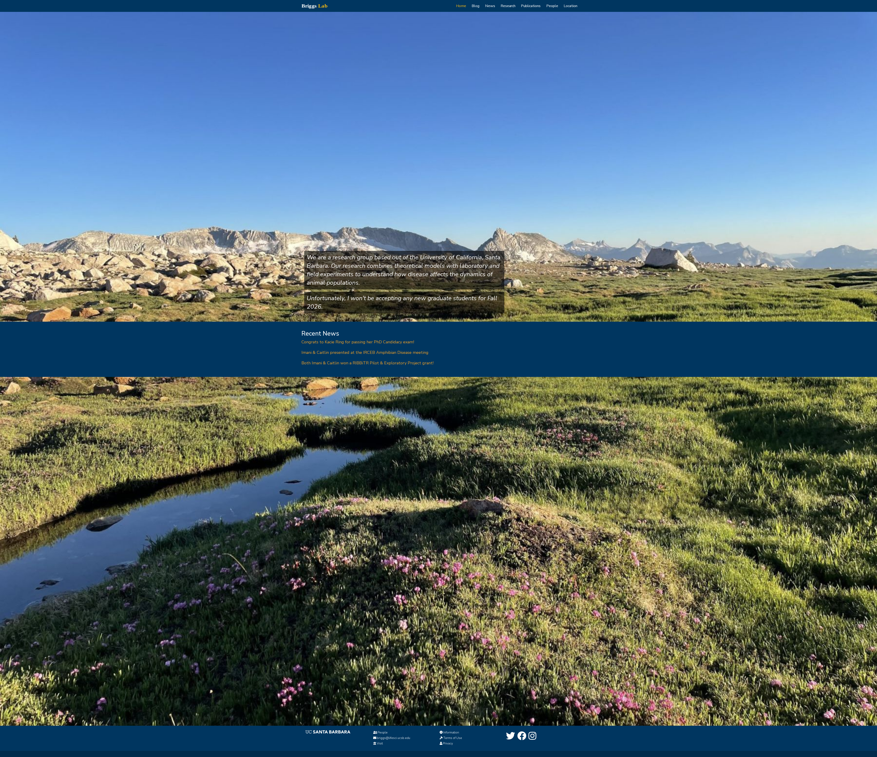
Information (451, 732)
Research (508, 6)
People (552, 6)
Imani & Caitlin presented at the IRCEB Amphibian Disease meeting (364, 352)
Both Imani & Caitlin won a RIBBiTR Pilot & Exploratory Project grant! (367, 363)
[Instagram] (532, 736)
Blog (475, 6)
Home (461, 6)
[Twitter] (510, 736)
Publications (531, 6)
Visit (380, 743)
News (490, 6)
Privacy (448, 743)
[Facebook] (521, 736)
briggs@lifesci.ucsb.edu (393, 738)
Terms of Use (452, 738)
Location (570, 6)
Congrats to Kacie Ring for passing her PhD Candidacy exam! (357, 342)
